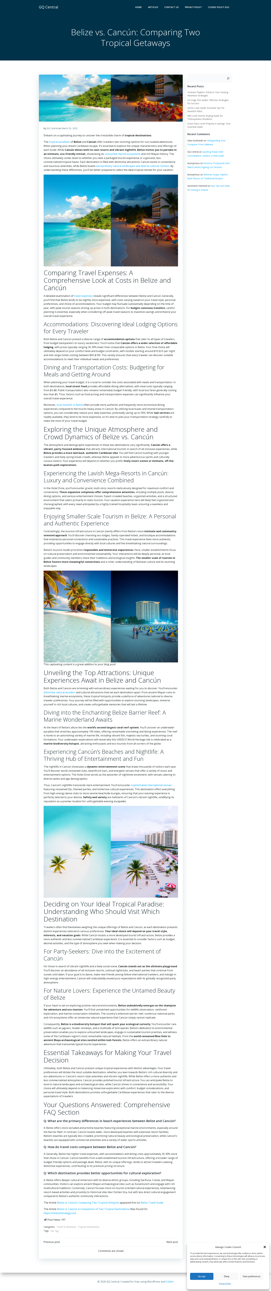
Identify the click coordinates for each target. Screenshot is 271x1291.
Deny (226, 1276)
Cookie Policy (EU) (218, 7)
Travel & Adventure (66, 1226)
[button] (264, 1247)
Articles (153, 7)
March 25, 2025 (69, 128)
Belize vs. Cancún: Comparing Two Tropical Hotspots (88, 1202)
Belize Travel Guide (152, 1202)
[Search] (228, 78)
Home (138, 7)
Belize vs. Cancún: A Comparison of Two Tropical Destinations (93, 1209)
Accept (201, 1276)
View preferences (251, 1276)
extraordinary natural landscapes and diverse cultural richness (132, 166)
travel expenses (83, 296)
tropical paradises (59, 142)
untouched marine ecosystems (123, 154)
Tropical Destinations (88, 1226)
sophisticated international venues (151, 785)
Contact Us (171, 7)
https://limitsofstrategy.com (60, 1213)
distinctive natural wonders (59, 692)
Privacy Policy (225, 1283)
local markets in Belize (70, 405)
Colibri (170, 1281)
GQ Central (52, 128)
